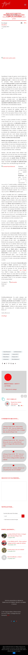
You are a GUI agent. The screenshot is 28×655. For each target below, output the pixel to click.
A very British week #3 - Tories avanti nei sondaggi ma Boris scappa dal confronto (17, 542)
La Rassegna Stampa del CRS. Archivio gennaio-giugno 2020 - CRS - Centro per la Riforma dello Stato (13, 428)
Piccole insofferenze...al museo (15, 556)
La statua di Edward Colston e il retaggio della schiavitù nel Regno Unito (13, 443)
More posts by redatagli (11, 389)
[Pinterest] (8, 363)
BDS (8, 615)
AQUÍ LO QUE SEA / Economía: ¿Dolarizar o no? (13, 468)
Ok (14, 652)
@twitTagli (4, 316)
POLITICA (4, 25)
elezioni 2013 (15, 354)
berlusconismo (6, 354)
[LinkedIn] (13, 363)
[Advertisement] (14, 43)
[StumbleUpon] (15, 363)
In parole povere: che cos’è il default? (12, 469)
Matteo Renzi (6, 356)
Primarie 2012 (15, 356)
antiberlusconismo (17, 351)
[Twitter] (4, 363)
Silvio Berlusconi (15, 359)
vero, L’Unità (23, 270)
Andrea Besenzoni (6, 351)
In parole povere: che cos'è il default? (16, 549)
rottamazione (5, 359)
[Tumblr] (11, 363)
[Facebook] (2, 363)
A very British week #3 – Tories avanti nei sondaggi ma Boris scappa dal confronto (13, 457)
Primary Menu (25, 5)
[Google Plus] (6, 363)
